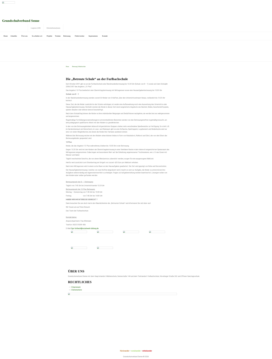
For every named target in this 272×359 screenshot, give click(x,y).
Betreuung (66, 36)
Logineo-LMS (36, 28)
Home (6, 36)
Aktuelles (13, 36)
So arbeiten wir (37, 36)
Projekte (49, 36)
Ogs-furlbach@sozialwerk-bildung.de (85, 228)
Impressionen (93, 36)
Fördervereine (79, 36)
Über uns (24, 36)
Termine (58, 36)
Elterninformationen (53, 28)
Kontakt (105, 36)
